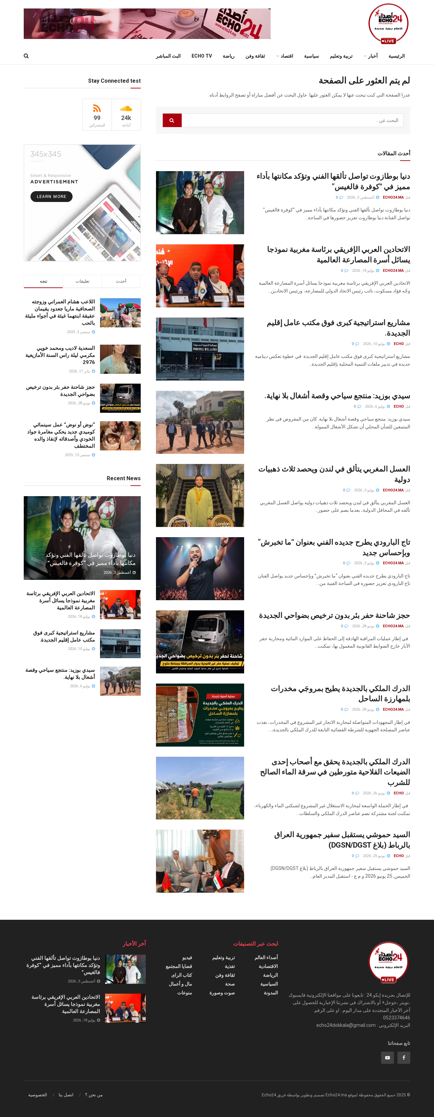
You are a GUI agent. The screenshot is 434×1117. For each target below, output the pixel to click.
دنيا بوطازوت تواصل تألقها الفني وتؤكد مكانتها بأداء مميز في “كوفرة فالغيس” (63, 965)
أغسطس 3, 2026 (361, 197)
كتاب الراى (181, 975)
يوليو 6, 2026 (375, 406)
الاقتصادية (268, 966)
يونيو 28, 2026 (363, 626)
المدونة (271, 992)
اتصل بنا (66, 1094)
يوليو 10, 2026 (374, 344)
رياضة (229, 56)
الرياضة (270, 975)
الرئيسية (397, 56)
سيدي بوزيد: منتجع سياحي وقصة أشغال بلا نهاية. (337, 395)
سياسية (311, 56)
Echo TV (202, 56)
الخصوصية (37, 1094)
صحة (230, 984)
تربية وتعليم (341, 56)
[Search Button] (172, 120)
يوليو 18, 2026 (363, 270)
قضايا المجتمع (179, 966)
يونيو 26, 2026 (374, 793)
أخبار (373, 56)
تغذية (230, 966)
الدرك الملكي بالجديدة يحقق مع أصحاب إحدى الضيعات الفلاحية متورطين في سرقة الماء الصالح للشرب (335, 772)
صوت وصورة (222, 992)
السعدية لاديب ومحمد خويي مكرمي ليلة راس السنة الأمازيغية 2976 (60, 355)
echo (399, 344)
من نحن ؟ (94, 1094)
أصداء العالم (266, 957)
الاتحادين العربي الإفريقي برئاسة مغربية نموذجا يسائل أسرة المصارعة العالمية (60, 600)
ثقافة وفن (255, 56)
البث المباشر (168, 56)
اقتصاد (287, 56)
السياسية (269, 984)
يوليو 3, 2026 (364, 490)
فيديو (187, 957)
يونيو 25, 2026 (374, 856)
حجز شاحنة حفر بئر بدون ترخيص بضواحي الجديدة (334, 615)
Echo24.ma (393, 197)
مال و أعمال (180, 984)
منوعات (184, 992)
